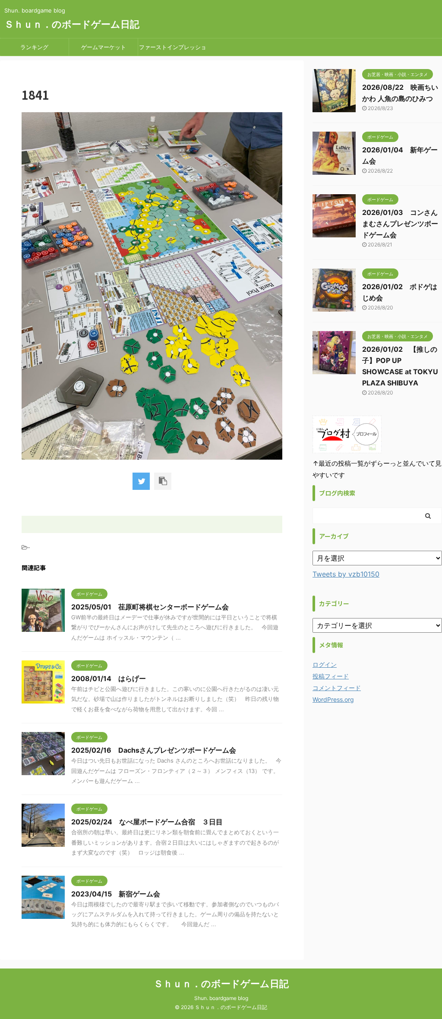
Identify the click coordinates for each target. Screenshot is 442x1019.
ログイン (325, 664)
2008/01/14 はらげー (108, 678)
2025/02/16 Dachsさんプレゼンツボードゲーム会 (153, 750)
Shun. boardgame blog (221, 998)
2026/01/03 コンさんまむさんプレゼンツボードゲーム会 (400, 223)
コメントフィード (337, 687)
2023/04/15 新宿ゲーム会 (115, 894)
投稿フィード (331, 676)
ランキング (34, 47)
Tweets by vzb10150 (346, 574)
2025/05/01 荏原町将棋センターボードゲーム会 (150, 607)
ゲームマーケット (103, 47)
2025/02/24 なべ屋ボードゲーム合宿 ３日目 (147, 821)
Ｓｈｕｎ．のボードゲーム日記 (71, 24)
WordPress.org (333, 699)
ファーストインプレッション (172, 50)
